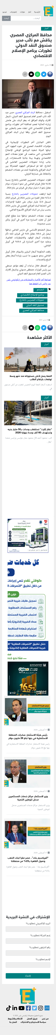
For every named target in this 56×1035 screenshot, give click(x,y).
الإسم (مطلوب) (43, 959)
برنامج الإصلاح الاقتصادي (32, 295)
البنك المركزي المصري (25, 113)
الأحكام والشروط (15, 1019)
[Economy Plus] (49, 11)
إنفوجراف (13, 12)
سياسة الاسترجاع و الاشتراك (33, 1022)
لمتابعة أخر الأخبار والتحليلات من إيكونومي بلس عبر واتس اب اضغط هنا (28, 282)
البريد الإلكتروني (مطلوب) (38, 923)
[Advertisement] (28, 512)
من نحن (45, 1019)
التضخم (40, 290)
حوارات (22, 12)
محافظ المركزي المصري (33, 310)
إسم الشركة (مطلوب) (40, 935)
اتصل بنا (13, 1022)
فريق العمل (32, 1019)
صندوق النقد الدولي (35, 305)
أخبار (29, 12)
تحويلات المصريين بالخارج (25, 194)
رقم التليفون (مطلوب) (39, 947)
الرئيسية (37, 12)
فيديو (5, 12)
